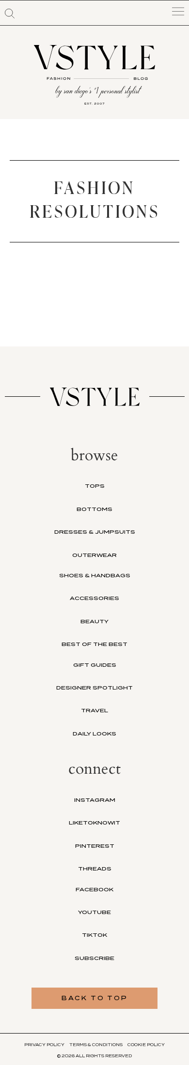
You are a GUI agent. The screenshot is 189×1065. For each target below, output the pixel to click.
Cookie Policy (146, 1044)
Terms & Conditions (96, 1044)
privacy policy (44, 1044)
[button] (10, 13)
